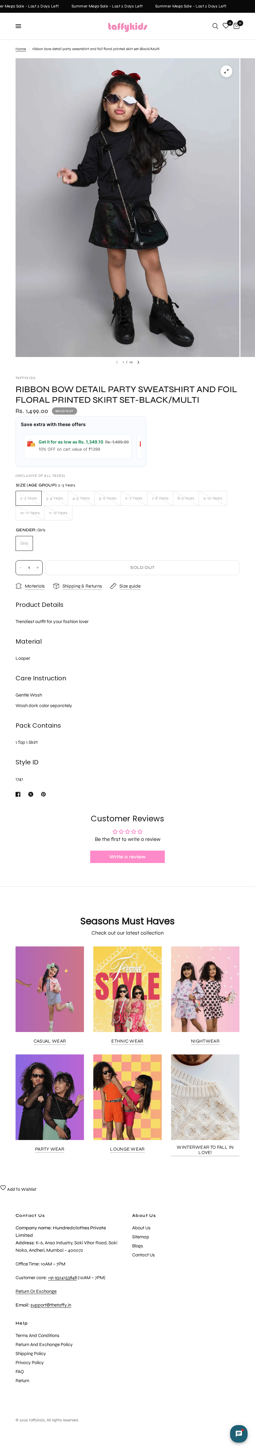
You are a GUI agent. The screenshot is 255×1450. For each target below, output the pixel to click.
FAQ (20, 1371)
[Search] (215, 26)
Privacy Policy (30, 1362)
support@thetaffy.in (50, 1305)
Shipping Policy (31, 1353)
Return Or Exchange (36, 1291)
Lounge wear (127, 1149)
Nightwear (205, 1041)
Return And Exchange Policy (44, 1344)
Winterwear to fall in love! (205, 1150)
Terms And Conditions (37, 1335)
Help (22, 1323)
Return (22, 1380)
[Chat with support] (239, 1434)
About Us (144, 1215)
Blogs (137, 1246)
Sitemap (140, 1237)
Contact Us (143, 1255)
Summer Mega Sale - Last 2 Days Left (101, 6)
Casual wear (50, 1041)
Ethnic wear (127, 1041)
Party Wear (49, 1149)
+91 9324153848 (62, 1277)
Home (21, 49)
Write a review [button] (127, 857)
